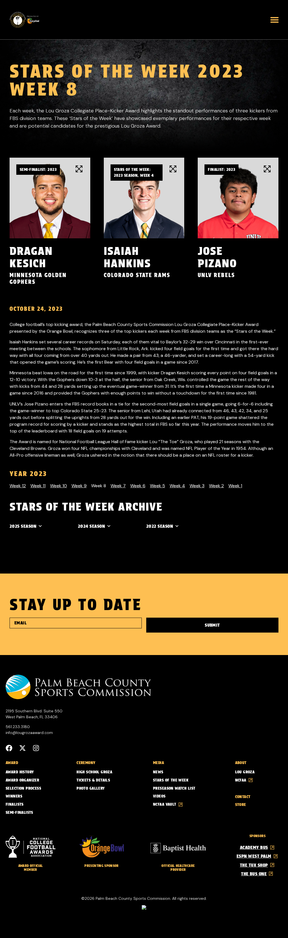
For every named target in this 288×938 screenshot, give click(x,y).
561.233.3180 (18, 726)
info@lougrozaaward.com (29, 732)
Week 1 (235, 486)
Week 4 (177, 486)
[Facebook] (9, 748)
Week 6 (137, 486)
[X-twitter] (22, 748)
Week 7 (118, 486)
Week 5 (157, 486)
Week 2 (216, 486)
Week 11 (38, 486)
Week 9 (79, 486)
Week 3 (197, 486)
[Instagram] (36, 748)
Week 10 (58, 486)
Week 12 (18, 486)
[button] (274, 19)
